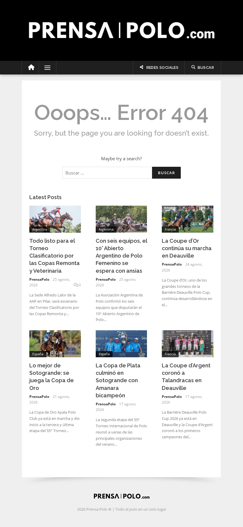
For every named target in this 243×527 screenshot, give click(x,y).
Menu (45, 68)
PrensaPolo (39, 279)
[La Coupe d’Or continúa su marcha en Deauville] (187, 218)
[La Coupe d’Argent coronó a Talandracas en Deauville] (187, 343)
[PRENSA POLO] (121, 23)
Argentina (39, 229)
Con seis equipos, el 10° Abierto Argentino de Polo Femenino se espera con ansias (121, 256)
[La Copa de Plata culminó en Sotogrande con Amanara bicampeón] (121, 343)
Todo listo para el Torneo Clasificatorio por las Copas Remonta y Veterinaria (54, 256)
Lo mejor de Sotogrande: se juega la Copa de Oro (51, 376)
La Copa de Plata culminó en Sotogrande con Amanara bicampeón (118, 380)
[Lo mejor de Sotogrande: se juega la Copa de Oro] (55, 343)
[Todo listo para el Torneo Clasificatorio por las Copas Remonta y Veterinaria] (55, 218)
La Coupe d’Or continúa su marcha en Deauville (187, 248)
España (37, 354)
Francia (170, 229)
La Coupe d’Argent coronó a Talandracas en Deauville (186, 376)
